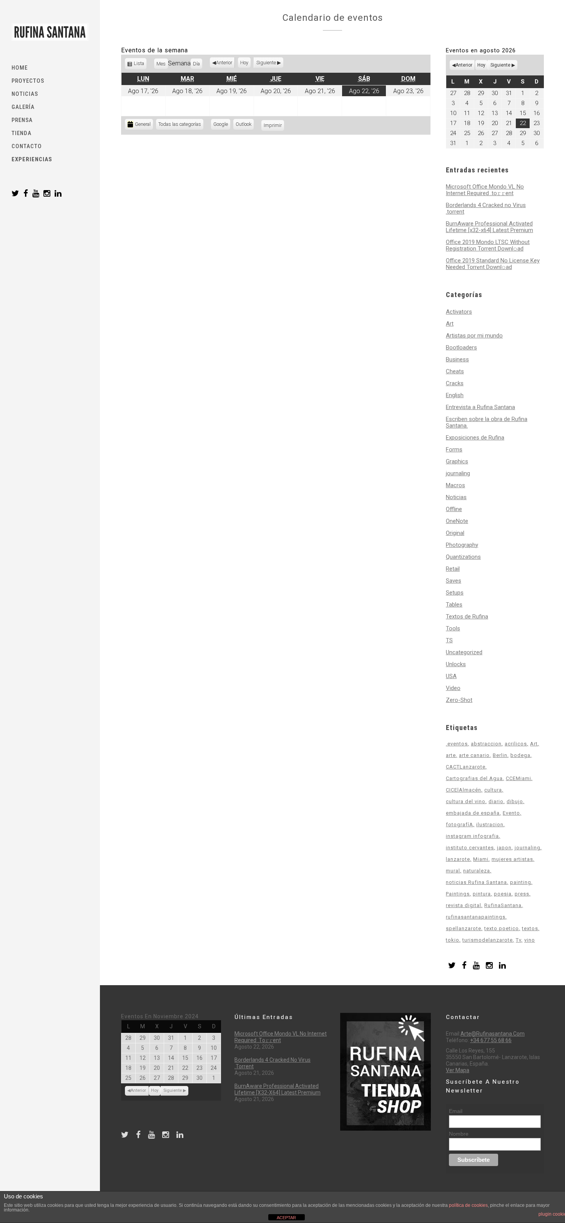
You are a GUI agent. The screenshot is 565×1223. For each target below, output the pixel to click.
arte (451, 755)
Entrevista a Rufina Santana (480, 407)
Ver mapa (457, 1070)
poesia (503, 894)
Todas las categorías (179, 124)
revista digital (463, 905)
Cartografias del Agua (474, 778)
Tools (453, 628)
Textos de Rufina (467, 616)
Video (453, 688)
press (522, 894)
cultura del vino (465, 801)
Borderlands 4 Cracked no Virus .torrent (486, 208)
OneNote (457, 521)
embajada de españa (473, 813)
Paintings (458, 894)
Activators (459, 311)
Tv (518, 940)
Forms (454, 449)
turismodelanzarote (487, 940)
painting (520, 882)
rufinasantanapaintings (475, 917)
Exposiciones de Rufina (475, 437)
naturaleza (476, 871)
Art (450, 323)
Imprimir (274, 125)
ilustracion (490, 824)
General (143, 124)
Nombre (459, 1134)
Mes (161, 64)
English (455, 395)
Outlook (245, 125)
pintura (482, 894)
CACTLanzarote (465, 767)
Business (457, 359)
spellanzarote (463, 928)
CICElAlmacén (463, 790)
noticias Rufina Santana (476, 882)
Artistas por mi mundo (474, 335)
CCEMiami (518, 778)
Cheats (455, 371)
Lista (139, 64)
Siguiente (266, 62)
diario (496, 801)
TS (449, 640)
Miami (481, 859)
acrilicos (516, 744)
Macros (455, 485)
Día (196, 64)
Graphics (457, 461)
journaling (458, 473)
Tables (454, 604)
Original (455, 533)
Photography (462, 544)
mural (453, 871)
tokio (452, 940)
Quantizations (463, 556)
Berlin (500, 755)
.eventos (457, 744)
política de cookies (468, 1205)
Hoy (244, 62)
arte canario (474, 755)
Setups (455, 592)
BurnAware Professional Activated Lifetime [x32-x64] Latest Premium (489, 227)
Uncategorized (464, 652)
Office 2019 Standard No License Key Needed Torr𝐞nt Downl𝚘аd (493, 264)
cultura (493, 790)
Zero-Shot (459, 700)
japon (504, 847)
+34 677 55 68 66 (491, 1040)
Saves (453, 580)
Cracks (455, 383)
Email (455, 1111)
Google (221, 125)
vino (529, 940)
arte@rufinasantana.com (492, 1034)
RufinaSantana (503, 905)
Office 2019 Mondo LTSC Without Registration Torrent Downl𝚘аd (488, 245)
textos (530, 928)
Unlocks (456, 664)
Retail (453, 568)
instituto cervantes (470, 847)
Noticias (456, 497)
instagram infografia (472, 836)
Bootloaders (461, 347)
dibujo (515, 801)
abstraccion (486, 744)
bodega (520, 755)
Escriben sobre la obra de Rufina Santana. (486, 422)
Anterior (224, 62)
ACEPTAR (286, 1217)
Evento (511, 813)
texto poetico (501, 928)
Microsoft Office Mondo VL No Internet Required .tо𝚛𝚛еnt (485, 190)
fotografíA (459, 824)
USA (451, 676)
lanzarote (458, 859)
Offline (454, 509)
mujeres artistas (512, 859)
